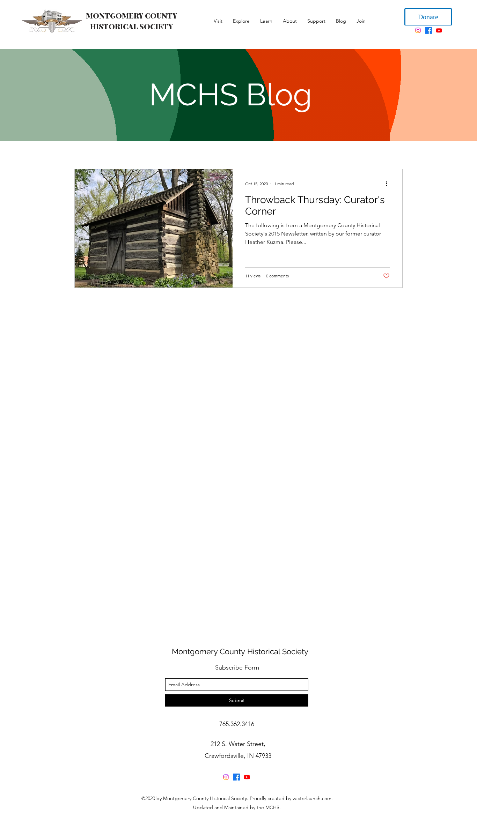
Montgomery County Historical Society (240, 652)
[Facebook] (428, 31)
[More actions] (388, 184)
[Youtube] (438, 31)
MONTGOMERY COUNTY (131, 15)
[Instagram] (417, 31)
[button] (218, 21)
